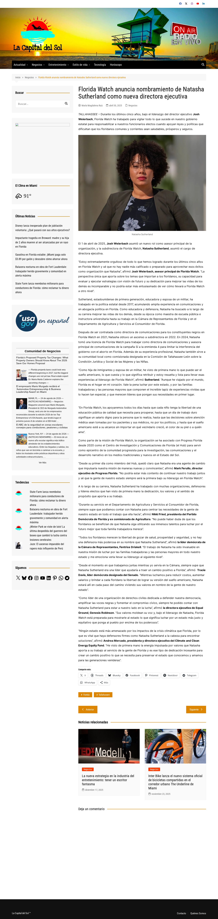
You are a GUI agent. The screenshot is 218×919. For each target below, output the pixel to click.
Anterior (90, 709)
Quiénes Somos (198, 913)
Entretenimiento (57, 64)
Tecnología (100, 64)
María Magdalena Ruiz (92, 105)
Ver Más (42, 462)
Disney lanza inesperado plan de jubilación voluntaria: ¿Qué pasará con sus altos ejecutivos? (42, 228)
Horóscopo (116, 64)
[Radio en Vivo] (184, 34)
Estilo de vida (80, 64)
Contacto (181, 913)
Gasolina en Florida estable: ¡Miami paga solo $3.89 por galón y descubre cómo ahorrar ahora (41, 257)
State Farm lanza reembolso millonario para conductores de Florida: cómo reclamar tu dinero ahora (42, 288)
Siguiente (194, 709)
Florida (86, 694)
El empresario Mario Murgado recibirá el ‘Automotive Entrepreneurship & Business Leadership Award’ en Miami (38, 389)
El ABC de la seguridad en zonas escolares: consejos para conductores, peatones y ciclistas (42, 426)
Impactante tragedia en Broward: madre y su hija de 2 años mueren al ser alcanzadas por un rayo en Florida (42, 242)
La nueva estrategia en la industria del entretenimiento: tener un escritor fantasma (108, 780)
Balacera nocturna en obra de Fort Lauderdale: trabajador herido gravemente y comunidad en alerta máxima (41, 271)
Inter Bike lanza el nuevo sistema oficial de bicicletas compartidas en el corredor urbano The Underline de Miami (175, 782)
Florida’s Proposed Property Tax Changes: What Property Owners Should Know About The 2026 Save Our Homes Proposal (42, 360)
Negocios (37, 64)
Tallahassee (104, 694)
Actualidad (19, 64)
